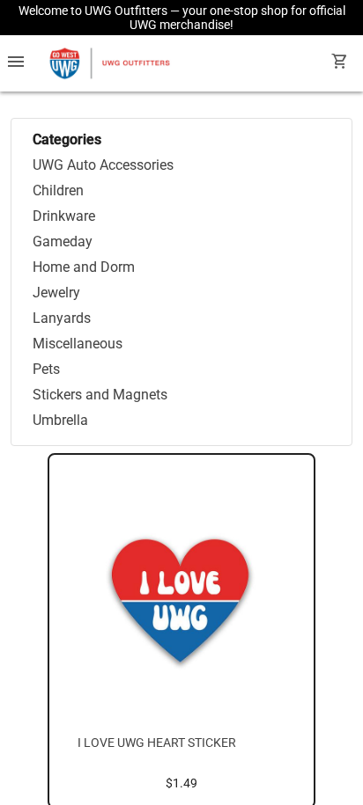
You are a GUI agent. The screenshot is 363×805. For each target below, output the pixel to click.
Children (58, 190)
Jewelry (56, 292)
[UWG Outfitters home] (109, 63)
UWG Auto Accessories (103, 165)
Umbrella (60, 420)
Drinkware (64, 216)
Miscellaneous (77, 343)
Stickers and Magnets (100, 394)
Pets (46, 369)
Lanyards (62, 318)
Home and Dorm (84, 267)
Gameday (63, 241)
